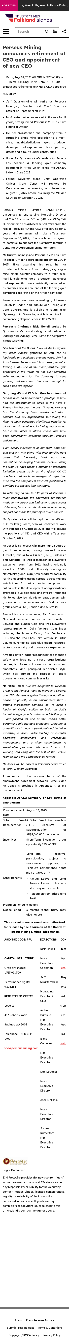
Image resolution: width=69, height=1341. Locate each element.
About (19, 1320)
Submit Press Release (20, 1327)
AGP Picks (9, 5)
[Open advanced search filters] (55, 31)
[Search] (47, 31)
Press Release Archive (40, 1320)
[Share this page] (64, 31)
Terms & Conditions (50, 1327)
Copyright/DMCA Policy (24, 1335)
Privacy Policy (52, 1335)
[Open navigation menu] (6, 31)
